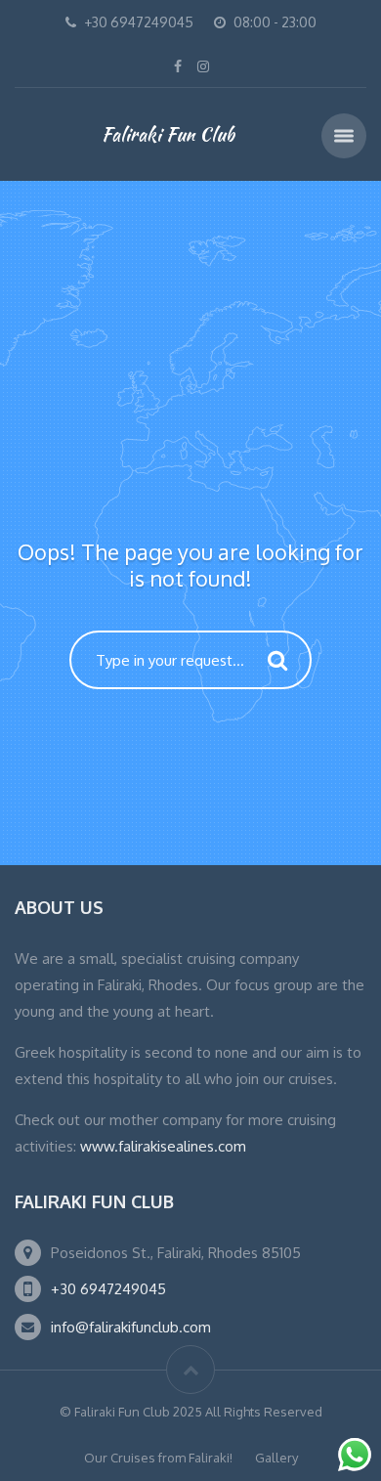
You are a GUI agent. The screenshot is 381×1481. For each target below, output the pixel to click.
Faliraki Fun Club (168, 134)
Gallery (276, 1457)
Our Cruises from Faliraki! (158, 1457)
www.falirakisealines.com (163, 1146)
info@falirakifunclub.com (131, 1327)
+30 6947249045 (108, 1289)
